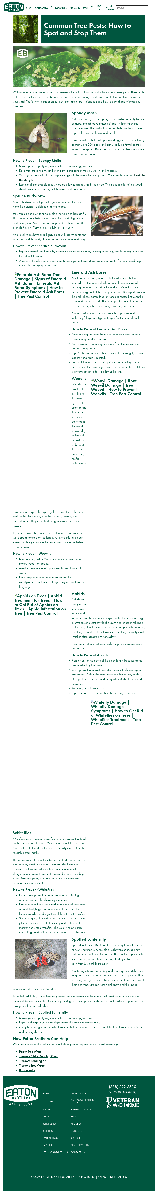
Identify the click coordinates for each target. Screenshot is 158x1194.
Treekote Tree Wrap (32, 1065)
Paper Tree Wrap (30, 1051)
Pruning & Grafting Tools (83, 1101)
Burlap (46, 1109)
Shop (29, 7)
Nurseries (76, 1131)
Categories (41, 7)
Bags (74, 1116)
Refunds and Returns (55, 1152)
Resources (60, 7)
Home (46, 1093)
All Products (78, 1093)
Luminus (120, 1177)
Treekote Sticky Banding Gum (38, 1056)
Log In (99, 7)
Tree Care (47, 1101)
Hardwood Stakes (82, 1109)
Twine (46, 1116)
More (86, 7)
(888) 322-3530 (122, 1086)
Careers (47, 1145)
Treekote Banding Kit (32, 1061)
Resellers (75, 7)
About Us (76, 1123)
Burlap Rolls (27, 1070)
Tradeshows (50, 1138)
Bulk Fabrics (49, 1123)
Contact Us (78, 1152)
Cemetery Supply (80, 1145)
